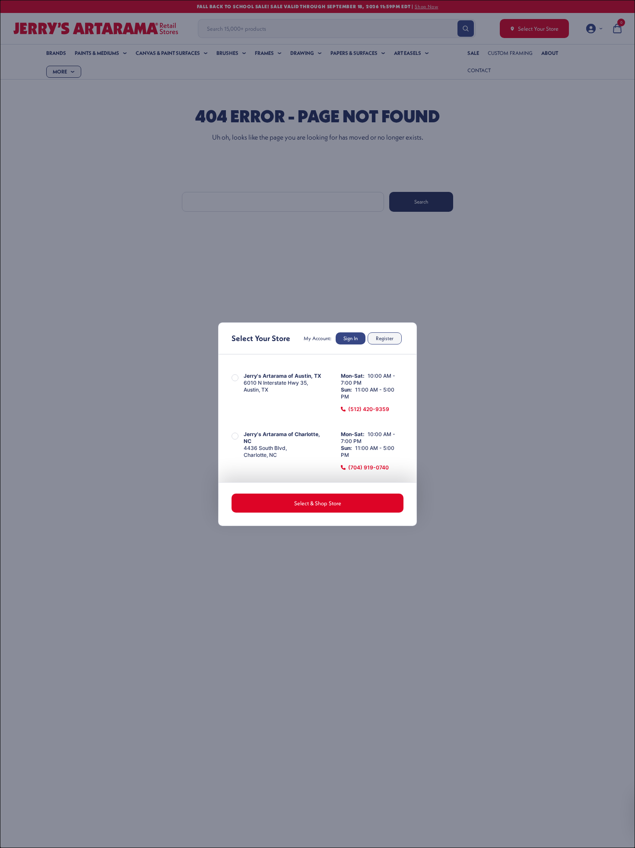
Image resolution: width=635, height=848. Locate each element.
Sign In (350, 338)
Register (385, 338)
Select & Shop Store (317, 503)
